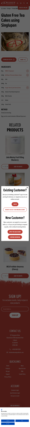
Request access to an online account (15, 210)
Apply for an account (15, 232)
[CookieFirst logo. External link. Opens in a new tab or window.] (1, 409)
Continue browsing (15, 237)
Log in (15, 204)
